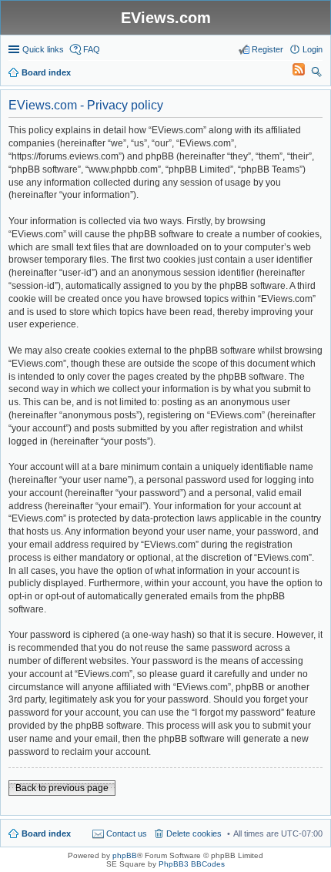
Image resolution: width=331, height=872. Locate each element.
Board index (46, 833)
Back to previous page (62, 788)
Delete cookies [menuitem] (194, 833)
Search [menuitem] (316, 74)
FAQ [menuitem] (91, 49)
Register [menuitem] (267, 49)
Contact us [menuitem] (126, 833)
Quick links (43, 49)
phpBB (124, 855)
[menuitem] (292, 72)
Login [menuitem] (313, 49)
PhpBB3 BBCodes (192, 864)
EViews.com (166, 17)
